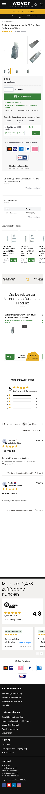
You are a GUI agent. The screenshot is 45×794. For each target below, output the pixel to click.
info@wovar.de (12, 773)
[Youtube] (9, 785)
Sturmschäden (8, 752)
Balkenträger (9, 21)
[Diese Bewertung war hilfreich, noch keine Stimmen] (35, 473)
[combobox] (31, 430)
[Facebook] (4, 785)
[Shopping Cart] (41, 4)
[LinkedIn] (14, 785)
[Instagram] (19, 785)
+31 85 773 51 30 (11, 776)
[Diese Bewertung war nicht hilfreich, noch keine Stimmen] (40, 473)
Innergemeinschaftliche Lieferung (16, 721)
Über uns (6, 744)
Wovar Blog (7, 733)
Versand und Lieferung (11, 697)
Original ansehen (9, 464)
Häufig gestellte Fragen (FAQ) (14, 748)
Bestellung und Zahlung (12, 693)
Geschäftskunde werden (12, 717)
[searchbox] (12, 424)
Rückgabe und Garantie (12, 701)
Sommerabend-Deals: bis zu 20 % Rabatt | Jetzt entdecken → (23, 17)
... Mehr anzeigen (24, 642)
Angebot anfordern (10, 729)
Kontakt (5, 705)
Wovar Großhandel (10, 725)
